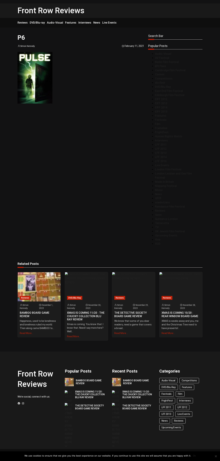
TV (157, 227)
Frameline (161, 128)
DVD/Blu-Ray (163, 86)
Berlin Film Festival (167, 62)
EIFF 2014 (161, 107)
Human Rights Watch (168, 136)
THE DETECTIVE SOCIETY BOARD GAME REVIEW (130, 314)
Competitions (164, 78)
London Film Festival (168, 169)
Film (157, 124)
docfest (160, 82)
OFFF (158, 198)
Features (160, 115)
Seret (158, 214)
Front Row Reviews (51, 10)
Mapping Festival (166, 186)
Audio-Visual (163, 53)
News (158, 194)
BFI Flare (160, 66)
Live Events (162, 165)
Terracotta (162, 223)
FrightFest (161, 132)
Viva (157, 239)
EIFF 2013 (161, 103)
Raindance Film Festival (170, 206)
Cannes (159, 74)
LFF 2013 (161, 153)
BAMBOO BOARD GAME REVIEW (34, 314)
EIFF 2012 (161, 99)
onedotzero (162, 202)
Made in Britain (164, 181)
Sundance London (166, 219)
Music (159, 190)
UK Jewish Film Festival (170, 231)
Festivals (161, 119)
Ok (194, 455)
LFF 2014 (161, 157)
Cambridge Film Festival (170, 70)
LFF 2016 (161, 161)
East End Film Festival (169, 91)
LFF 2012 (161, 148)
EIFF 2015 (161, 111)
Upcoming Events (166, 235)
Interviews (161, 140)
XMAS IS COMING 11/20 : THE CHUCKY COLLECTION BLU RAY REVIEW (85, 316)
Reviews (160, 210)
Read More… (26, 333)
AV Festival (162, 58)
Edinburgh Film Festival (169, 95)
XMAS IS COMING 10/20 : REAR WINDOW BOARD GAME (180, 314)
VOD (157, 243)
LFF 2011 (161, 144)
